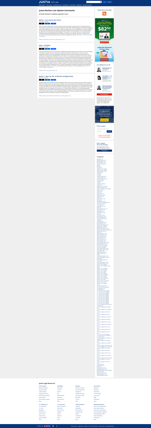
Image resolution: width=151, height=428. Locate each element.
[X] (55, 426)
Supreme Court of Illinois (101, 272)
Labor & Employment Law (102, 218)
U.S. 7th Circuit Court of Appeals (103, 300)
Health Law (99, 207)
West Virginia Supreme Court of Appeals (104, 370)
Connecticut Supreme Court (102, 178)
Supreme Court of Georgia (102, 269)
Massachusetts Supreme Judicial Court (104, 229)
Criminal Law (99, 185)
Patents (98, 254)
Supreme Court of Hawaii (101, 270)
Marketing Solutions (87, 5)
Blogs (95, 397)
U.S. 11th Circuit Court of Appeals (103, 292)
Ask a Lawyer (49, 5)
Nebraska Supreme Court (101, 239)
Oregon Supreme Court (101, 253)
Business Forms (79, 410)
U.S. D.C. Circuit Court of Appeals (103, 334)
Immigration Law (100, 211)
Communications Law (101, 177)
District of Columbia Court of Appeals (104, 188)
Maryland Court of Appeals (102, 226)
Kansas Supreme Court (101, 216)
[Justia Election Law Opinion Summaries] (44, 2)
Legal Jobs (78, 406)
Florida (58, 413)
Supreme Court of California (102, 268)
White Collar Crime (100, 371)
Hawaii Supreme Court (101, 206)
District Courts (42, 415)
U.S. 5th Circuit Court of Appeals (103, 298)
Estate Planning (60, 395)
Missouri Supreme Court (101, 236)
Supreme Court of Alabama (102, 264)
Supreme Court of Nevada (102, 277)
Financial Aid (96, 391)
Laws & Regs (72, 5)
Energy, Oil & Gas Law (101, 195)
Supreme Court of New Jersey (102, 278)
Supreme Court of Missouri (102, 275)
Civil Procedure (99, 172)
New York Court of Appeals (102, 246)
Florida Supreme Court (101, 198)
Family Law (99, 197)
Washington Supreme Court (102, 369)
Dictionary (96, 388)
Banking (98, 165)
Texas (58, 417)
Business (78, 386)
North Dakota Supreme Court (102, 249)
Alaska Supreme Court (101, 161)
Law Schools (65, 5)
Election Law (53, 39)
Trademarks (78, 415)
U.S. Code (41, 408)
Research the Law (57, 5)
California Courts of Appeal (102, 170)
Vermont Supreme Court (101, 367)
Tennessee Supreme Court (102, 285)
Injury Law (99, 213)
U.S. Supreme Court (100, 336)
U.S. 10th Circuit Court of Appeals (103, 290)
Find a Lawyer (42, 5)
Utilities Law (99, 366)
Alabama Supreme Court (101, 160)
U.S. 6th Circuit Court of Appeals (103, 299)
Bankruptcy (99, 166)
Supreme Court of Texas (101, 282)
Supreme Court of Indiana (102, 273)
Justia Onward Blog (98, 415)
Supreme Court (42, 412)
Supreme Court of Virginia (102, 283)
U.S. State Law (61, 404)
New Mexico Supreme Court (102, 244)
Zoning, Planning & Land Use (102, 375)
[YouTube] (46, 426)
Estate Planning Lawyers (44, 395)
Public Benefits (99, 258)
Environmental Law (100, 196)
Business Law (99, 167)
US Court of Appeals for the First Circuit (104, 346)
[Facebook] (48, 426)
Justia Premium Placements (100, 410)
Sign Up (109, 1)
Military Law (99, 232)
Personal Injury (60, 399)
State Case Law (60, 410)
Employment (78, 391)
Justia (41, 426)
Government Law (100, 205)
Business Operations (80, 389)
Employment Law (100, 193)
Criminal (59, 389)
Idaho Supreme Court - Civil (102, 208)
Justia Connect (74, 426)
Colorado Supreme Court (101, 176)
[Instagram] (49, 426)
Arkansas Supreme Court (101, 163)
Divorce (59, 391)
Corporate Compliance (101, 183)
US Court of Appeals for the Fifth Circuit (104, 345)
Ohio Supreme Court (101, 251)
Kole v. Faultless (44, 45)
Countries (78, 417)
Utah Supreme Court (101, 365)
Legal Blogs (78, 408)
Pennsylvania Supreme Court (102, 256)
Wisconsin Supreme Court (102, 372)
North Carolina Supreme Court (102, 248)
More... (40, 401)
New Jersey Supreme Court (102, 243)
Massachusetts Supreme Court (103, 228)
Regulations (41, 410)
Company (86, 426)
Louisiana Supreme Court (101, 222)
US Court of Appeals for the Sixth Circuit (104, 357)
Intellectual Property (80, 393)
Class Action (99, 175)
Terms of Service (94, 426)
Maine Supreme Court (101, 223)
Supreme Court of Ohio (101, 279)
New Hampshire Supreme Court (103, 242)
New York (59, 415)
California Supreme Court (101, 171)
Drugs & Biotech (100, 190)
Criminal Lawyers (42, 391)
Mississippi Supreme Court (102, 234)
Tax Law (98, 284)
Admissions (96, 389)
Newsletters (79, 5)
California (59, 412)
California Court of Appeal (102, 168)
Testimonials (97, 417)
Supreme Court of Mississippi (102, 274)
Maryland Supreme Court (101, 227)
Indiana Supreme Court (60, 39)
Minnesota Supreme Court (102, 233)
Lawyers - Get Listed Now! (104, 135)
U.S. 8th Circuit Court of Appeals (103, 302)
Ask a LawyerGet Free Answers (102, 144)
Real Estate (78, 397)
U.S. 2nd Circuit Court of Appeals (103, 294)
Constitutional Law (46, 39)
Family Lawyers (42, 397)
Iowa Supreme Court (101, 214)
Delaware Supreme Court (101, 187)
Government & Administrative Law (54, 95)
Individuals (60, 386)
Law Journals (97, 395)
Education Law (99, 191)
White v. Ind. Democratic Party (50, 20)
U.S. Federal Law (43, 404)
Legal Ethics (99, 219)
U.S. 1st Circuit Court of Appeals (103, 293)
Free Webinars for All (103, 65)
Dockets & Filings (42, 417)
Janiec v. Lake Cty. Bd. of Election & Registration (56, 76)
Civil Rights (99, 173)
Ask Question (104, 150)
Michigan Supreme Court (101, 231)
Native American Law (101, 238)
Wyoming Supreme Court (101, 374)
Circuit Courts (42, 413)
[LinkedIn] (44, 426)
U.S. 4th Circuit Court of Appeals (103, 297)
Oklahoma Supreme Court (102, 252)
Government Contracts (101, 203)
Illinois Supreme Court (101, 210)
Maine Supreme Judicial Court (102, 224)
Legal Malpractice (100, 221)
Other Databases (80, 404)
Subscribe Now (104, 120)
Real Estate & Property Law (102, 259)
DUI (58, 393)
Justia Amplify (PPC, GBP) (99, 413)
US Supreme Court (100, 364)
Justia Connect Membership (100, 406)
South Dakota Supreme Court (102, 263)
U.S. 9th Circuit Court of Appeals (103, 303)
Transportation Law (100, 289)
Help (89, 426)
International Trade (80, 395)
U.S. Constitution (42, 406)
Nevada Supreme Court (101, 241)
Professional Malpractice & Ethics (103, 257)
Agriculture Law (100, 159)
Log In (104, 1)
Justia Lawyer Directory (99, 408)
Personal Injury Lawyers (44, 399)
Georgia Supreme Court (101, 201)
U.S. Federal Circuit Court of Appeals (104, 335)
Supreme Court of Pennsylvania (103, 280)
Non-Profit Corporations (101, 247)
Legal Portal (80, 426)
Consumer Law (100, 181)
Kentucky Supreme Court (101, 217)
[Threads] (51, 426)
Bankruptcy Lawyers (43, 388)
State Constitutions (61, 406)
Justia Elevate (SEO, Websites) (100, 412)
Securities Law (99, 260)
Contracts (99, 182)
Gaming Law (99, 200)
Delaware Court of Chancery (102, 186)
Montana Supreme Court (101, 237)
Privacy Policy (102, 426)
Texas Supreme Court (101, 288)
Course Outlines (97, 393)
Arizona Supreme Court (101, 162)
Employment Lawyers (43, 393)
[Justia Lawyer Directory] (56, 426)
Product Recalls (79, 412)
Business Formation (80, 388)
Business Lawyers (43, 389)
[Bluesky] (53, 426)
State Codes (59, 408)
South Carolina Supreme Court (102, 262)
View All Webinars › (104, 94)
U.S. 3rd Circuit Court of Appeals (103, 295)
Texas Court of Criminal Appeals (103, 287)
